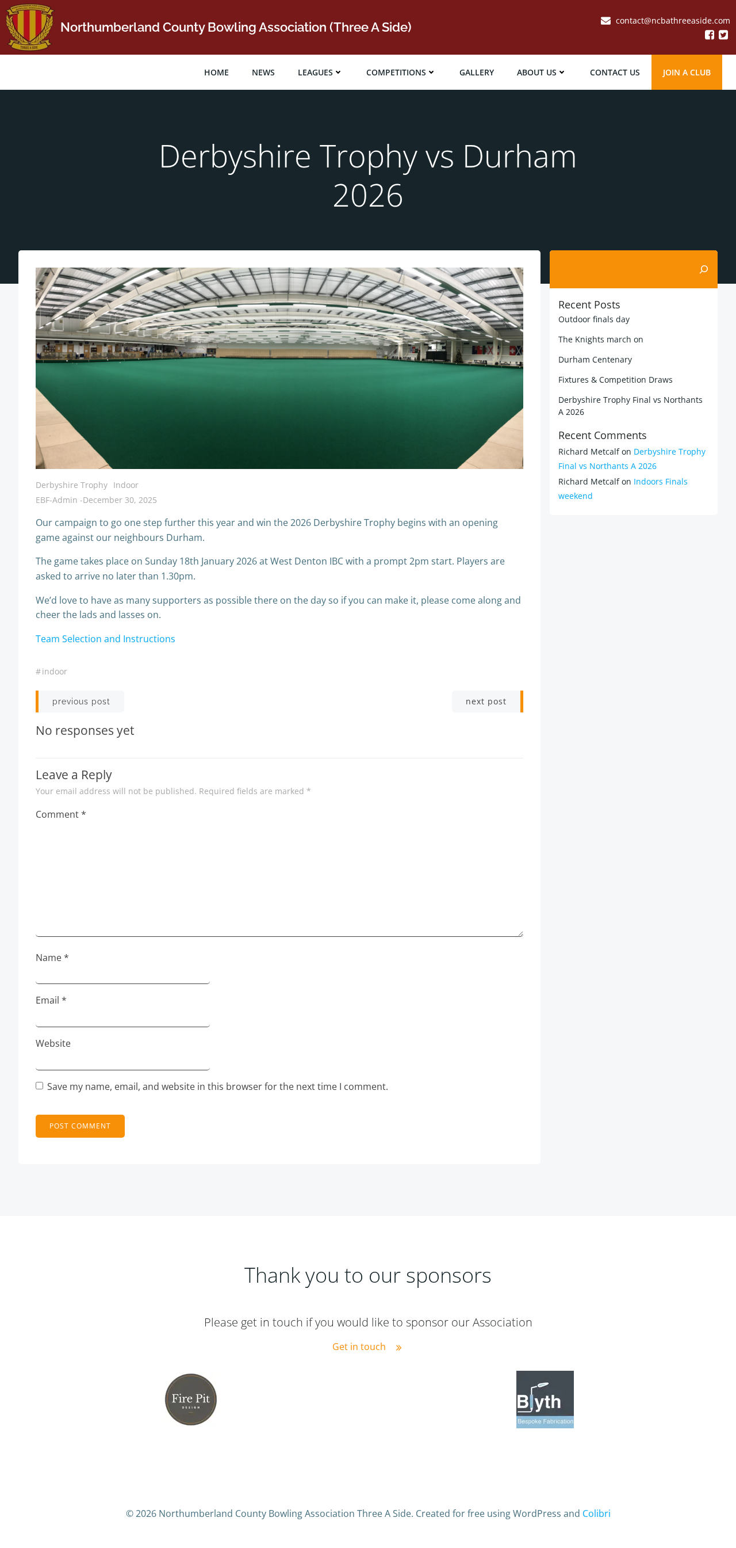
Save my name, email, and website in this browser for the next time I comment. (217, 1086)
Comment (61, 814)
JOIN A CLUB (687, 72)
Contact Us (615, 72)
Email (51, 1000)
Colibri (596, 1513)
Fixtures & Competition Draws (615, 379)
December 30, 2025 (120, 499)
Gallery (476, 72)
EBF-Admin (57, 499)
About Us (537, 72)
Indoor (126, 484)
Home (216, 72)
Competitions (396, 72)
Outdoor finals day (594, 319)
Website (53, 1043)
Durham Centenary (595, 359)
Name (52, 957)
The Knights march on (600, 339)
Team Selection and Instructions (105, 638)
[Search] (704, 269)
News (263, 72)
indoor (54, 671)
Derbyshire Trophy (72, 484)
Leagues (315, 72)
